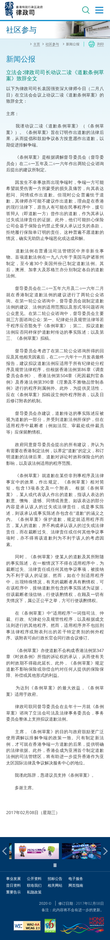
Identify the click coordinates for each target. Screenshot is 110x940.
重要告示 (13, 892)
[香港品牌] (82, 926)
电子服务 (75, 878)
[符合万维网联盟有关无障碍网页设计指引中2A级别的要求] (27, 926)
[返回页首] (102, 829)
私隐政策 (34, 892)
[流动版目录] (99, 10)
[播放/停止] (55, 865)
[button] (6, 851)
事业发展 (13, 878)
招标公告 (55, 878)
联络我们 (34, 885)
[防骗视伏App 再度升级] (79, 857)
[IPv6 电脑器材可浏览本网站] (50, 926)
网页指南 (75, 885)
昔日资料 (13, 885)
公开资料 (34, 878)
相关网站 (55, 885)
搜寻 (85, 10)
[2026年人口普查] (31, 857)
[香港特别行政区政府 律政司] (24, 10)
